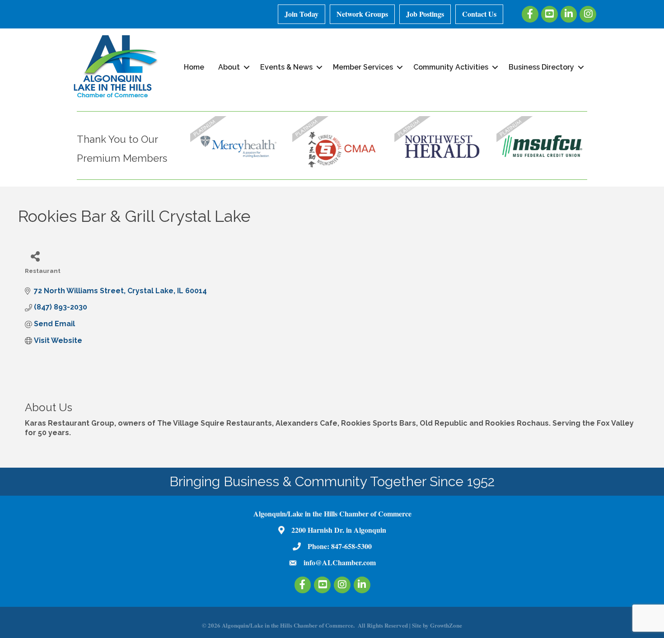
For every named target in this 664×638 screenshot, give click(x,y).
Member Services (363, 67)
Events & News (286, 67)
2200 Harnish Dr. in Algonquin (338, 530)
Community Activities (450, 67)
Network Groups (362, 14)
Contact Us (479, 14)
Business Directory (541, 67)
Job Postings (425, 14)
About (229, 67)
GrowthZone (446, 625)
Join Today (301, 14)
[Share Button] (35, 256)
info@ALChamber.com (340, 562)
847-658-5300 (351, 546)
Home (194, 67)
